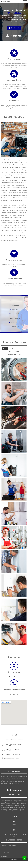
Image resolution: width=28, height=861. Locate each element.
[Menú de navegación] (25, 1)
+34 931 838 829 (14, 694)
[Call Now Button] (24, 858)
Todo (5, 348)
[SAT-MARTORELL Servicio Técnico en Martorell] (5, 1)
